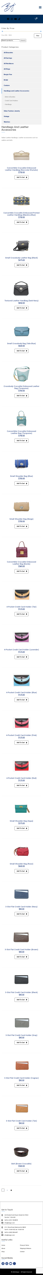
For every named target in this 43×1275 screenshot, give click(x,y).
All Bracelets (8, 52)
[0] (35, 19)
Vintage (6, 116)
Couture (7, 85)
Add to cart (21, 177)
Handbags (8, 104)
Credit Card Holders (11, 101)
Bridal (6, 80)
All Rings (7, 69)
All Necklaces (9, 63)
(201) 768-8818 (13, 1220)
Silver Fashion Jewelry (12, 111)
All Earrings (8, 58)
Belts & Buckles (10, 97)
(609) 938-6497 (13, 1232)
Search (23, 40)
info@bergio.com (9, 1223)
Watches (7, 122)
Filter (37, 35)
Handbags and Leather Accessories (16, 91)
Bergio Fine (8, 74)
